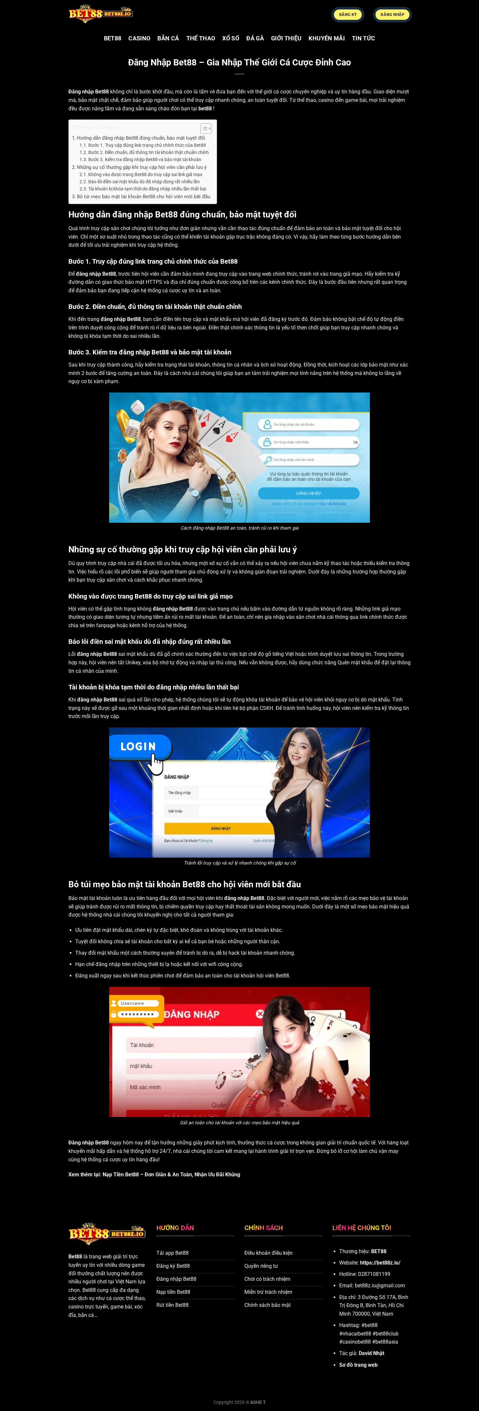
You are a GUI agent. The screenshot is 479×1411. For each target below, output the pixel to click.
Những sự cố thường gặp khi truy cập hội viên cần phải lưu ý (142, 167)
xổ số (230, 38)
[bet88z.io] (101, 14)
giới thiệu (286, 38)
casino (139, 38)
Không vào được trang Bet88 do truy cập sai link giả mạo (145, 174)
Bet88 (75, 1256)
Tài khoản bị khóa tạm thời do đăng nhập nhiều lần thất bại (147, 188)
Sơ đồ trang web (358, 1365)
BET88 (378, 1251)
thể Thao (200, 38)
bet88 (113, 38)
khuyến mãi (327, 38)
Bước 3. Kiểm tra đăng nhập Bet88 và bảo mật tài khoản (144, 159)
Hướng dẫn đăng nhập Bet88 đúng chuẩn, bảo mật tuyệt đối (141, 138)
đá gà (255, 38)
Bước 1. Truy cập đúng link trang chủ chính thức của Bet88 (147, 145)
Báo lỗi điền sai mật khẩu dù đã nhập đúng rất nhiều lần (144, 181)
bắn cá (168, 38)
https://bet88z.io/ (380, 1263)
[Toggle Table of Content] (203, 128)
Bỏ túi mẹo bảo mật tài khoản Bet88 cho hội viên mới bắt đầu (143, 197)
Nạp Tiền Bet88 (121, 1174)
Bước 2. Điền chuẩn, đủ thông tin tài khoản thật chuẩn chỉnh (148, 152)
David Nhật (371, 1353)
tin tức (363, 38)
